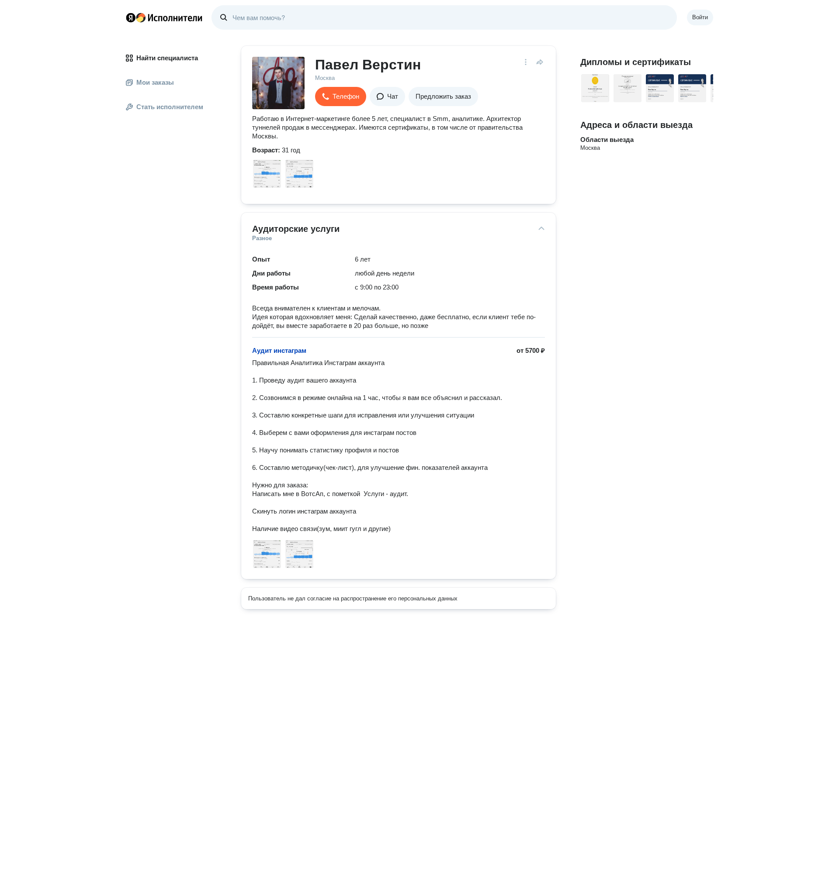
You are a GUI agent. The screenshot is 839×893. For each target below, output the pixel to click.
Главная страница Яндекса (130, 17)
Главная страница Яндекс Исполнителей (164, 17)
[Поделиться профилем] (539, 62)
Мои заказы (155, 82)
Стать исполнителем (169, 106)
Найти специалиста (167, 58)
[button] (340, 96)
